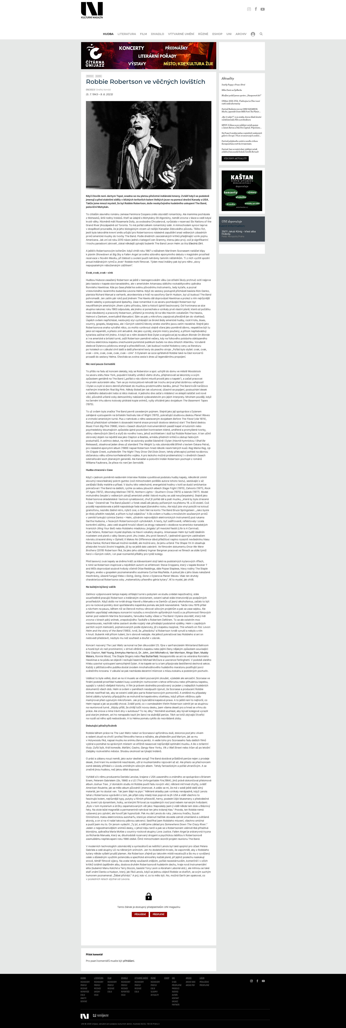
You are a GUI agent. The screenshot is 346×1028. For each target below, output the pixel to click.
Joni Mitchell (157, 652)
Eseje (83, 995)
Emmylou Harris (124, 652)
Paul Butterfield (149, 656)
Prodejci (175, 989)
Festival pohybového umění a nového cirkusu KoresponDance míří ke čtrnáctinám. (240, 142)
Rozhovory (85, 982)
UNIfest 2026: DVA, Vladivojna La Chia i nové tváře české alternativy (241, 102)
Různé (203, 34)
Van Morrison (177, 652)
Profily (90, 76)
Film (143, 34)
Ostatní (84, 1002)
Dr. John (143, 652)
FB (255, 9)
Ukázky (97, 992)
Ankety (83, 998)
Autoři (175, 995)
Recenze (84, 989)
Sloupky (154, 992)
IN (249, 9)
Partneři (175, 1005)
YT (262, 9)
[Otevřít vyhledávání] (261, 34)
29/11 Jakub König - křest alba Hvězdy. (239, 232)
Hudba (108, 34)
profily (97, 985)
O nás (174, 982)
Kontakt (175, 998)
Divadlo (157, 34)
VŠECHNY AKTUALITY (235, 158)
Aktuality (228, 78)
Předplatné (158, 914)
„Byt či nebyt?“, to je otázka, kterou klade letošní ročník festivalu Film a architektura (241, 118)
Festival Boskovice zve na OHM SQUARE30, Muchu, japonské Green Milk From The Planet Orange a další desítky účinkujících (240, 110)
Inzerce (175, 992)
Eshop (217, 34)
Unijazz (175, 1002)
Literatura (127, 34)
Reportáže (85, 992)
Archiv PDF (190, 985)
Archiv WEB (190, 982)
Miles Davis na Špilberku (232, 90)
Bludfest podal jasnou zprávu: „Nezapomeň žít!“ (241, 96)
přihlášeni (128, 960)
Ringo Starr (192, 652)
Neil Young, (108, 652)
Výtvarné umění (181, 34)
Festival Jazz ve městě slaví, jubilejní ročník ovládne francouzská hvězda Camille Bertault (240, 150)
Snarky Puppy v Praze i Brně (233, 85)
